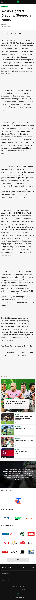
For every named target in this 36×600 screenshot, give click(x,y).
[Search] (34, 2)
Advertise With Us (25, 590)
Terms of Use (14, 586)
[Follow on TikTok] (23, 567)
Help (12, 590)
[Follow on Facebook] (27, 567)
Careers (8, 590)
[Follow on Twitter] (30, 567)
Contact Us (17, 590)
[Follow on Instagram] (33, 567)
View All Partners (18, 560)
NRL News (4, 6)
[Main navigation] (2, 2)
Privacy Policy (22, 586)
